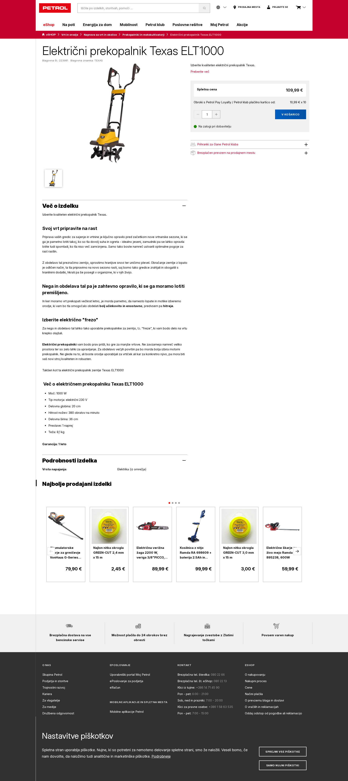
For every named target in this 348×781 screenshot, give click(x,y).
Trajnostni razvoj (53, 687)
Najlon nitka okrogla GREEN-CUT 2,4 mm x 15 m (108, 552)
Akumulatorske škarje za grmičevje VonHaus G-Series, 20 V (65, 553)
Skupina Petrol (52, 675)
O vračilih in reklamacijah (262, 707)
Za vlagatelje (51, 700)
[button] (51, 551)
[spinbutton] (207, 114)
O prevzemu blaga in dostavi (264, 700)
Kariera (47, 694)
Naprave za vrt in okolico (100, 34)
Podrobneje (161, 756)
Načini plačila (254, 694)
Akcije (242, 25)
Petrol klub (155, 25)
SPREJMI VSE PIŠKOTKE (282, 751)
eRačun (115, 687)
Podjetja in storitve (55, 681)
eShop (48, 25)
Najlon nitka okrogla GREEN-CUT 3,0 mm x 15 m (238, 552)
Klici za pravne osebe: (192, 707)
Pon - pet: (184, 694)
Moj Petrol (219, 25)
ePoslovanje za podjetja (126, 681)
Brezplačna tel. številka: (193, 675)
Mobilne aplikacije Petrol (127, 712)
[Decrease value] (198, 114)
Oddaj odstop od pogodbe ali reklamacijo (273, 713)
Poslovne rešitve (187, 25)
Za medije (49, 707)
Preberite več (200, 71)
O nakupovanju (255, 675)
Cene (248, 687)
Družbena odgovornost (58, 713)
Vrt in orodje (69, 34)
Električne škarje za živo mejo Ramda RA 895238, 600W (282, 552)
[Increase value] (216, 114)
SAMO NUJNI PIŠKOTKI (282, 765)
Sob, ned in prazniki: (191, 700)
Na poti (68, 25)
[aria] (49, 34)
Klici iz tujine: (186, 687)
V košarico (291, 114)
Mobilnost (129, 25)
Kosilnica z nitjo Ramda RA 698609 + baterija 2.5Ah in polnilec (195, 553)
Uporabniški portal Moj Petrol (130, 675)
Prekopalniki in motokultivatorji (143, 34)
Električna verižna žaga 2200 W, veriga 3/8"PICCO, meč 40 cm (151, 553)
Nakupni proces (256, 681)
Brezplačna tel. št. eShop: (195, 681)
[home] (55, 8)
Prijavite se (280, 7)
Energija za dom (97, 25)
